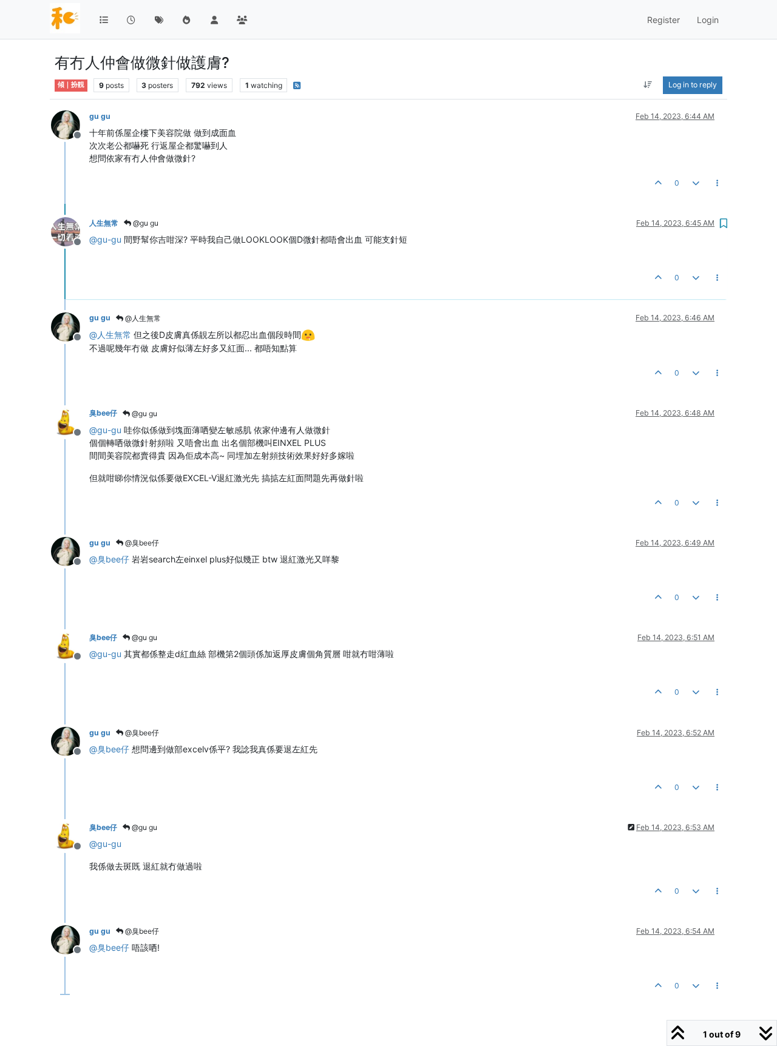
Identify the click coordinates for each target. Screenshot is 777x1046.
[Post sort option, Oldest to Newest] (648, 84)
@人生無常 (142, 318)
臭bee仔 (103, 412)
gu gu (99, 116)
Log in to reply (692, 84)
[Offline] (70, 124)
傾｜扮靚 (71, 85)
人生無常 (103, 223)
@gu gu (144, 223)
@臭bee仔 (141, 542)
